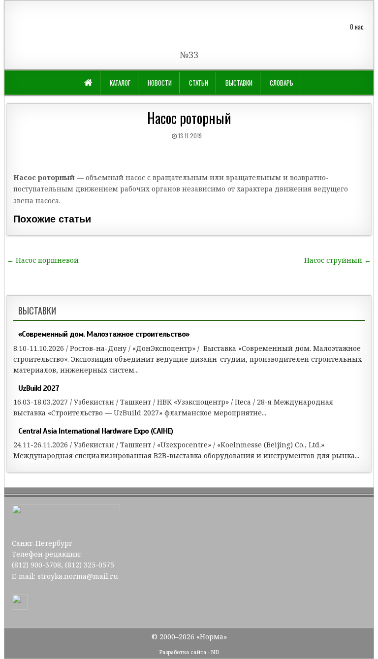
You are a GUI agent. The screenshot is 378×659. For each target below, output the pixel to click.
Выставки (238, 83)
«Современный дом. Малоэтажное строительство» (103, 334)
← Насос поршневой (43, 260)
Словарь (281, 83)
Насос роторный (189, 118)
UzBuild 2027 (38, 388)
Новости (160, 83)
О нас (357, 26)
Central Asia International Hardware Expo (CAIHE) (95, 431)
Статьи (198, 83)
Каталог (120, 83)
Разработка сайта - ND (189, 652)
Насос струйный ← (337, 260)
